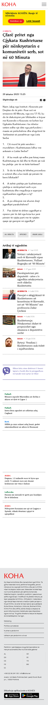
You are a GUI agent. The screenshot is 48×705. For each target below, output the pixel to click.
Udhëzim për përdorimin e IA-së (15, 635)
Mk (27, 664)
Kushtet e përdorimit (11, 631)
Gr (27, 654)
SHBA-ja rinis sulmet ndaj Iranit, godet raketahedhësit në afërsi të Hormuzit (22, 425)
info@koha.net (25, 673)
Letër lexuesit (33, 21)
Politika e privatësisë (11, 626)
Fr (5, 664)
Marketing (7, 621)
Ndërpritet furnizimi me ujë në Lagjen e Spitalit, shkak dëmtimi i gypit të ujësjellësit (23, 511)
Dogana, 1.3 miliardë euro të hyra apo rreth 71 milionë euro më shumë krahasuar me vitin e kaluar (22, 481)
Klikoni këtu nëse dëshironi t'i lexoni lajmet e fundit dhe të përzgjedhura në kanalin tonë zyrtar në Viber (28, 371)
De (5, 661)
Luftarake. (9, 492)
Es (5, 668)
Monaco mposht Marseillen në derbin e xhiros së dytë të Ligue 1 (22, 398)
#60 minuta (9, 234)
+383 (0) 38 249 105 (11, 673)
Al (5, 654)
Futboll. (8, 394)
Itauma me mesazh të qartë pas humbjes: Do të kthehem (23, 496)
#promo (23, 234)
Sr (27, 657)
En (5, 657)
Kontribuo (14, 21)
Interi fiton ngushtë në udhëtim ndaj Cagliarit (21, 411)
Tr (27, 661)
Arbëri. (8, 476)
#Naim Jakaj (37, 234)
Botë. (7, 422)
